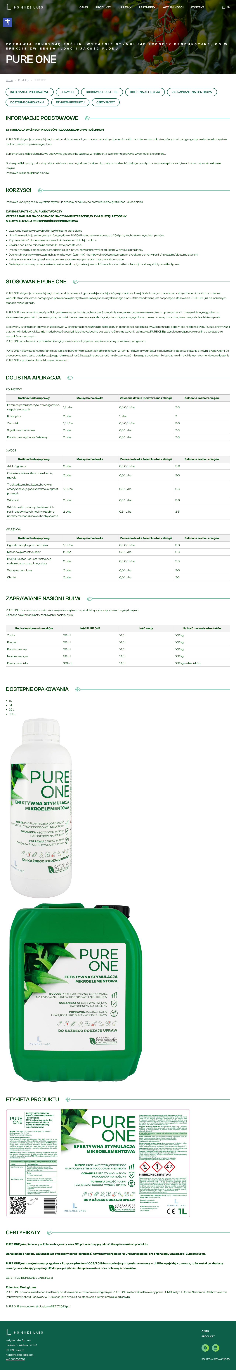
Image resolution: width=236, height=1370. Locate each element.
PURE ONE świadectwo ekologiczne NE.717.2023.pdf (38, 1306)
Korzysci (67, 92)
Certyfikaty (105, 102)
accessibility (7, 21)
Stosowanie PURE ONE (102, 92)
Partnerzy (147, 7)
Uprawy (125, 7)
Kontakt (197, 7)
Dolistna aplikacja (145, 92)
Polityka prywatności (216, 1359)
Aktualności (173, 7)
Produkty (103, 7)
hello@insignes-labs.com (19, 1354)
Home (9, 80)
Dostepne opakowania (27, 102)
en (228, 7)
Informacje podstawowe (29, 92)
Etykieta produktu (70, 102)
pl (223, 7)
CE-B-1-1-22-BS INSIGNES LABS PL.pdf (29, 1277)
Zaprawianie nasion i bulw (192, 92)
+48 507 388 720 (15, 1359)
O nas (83, 7)
